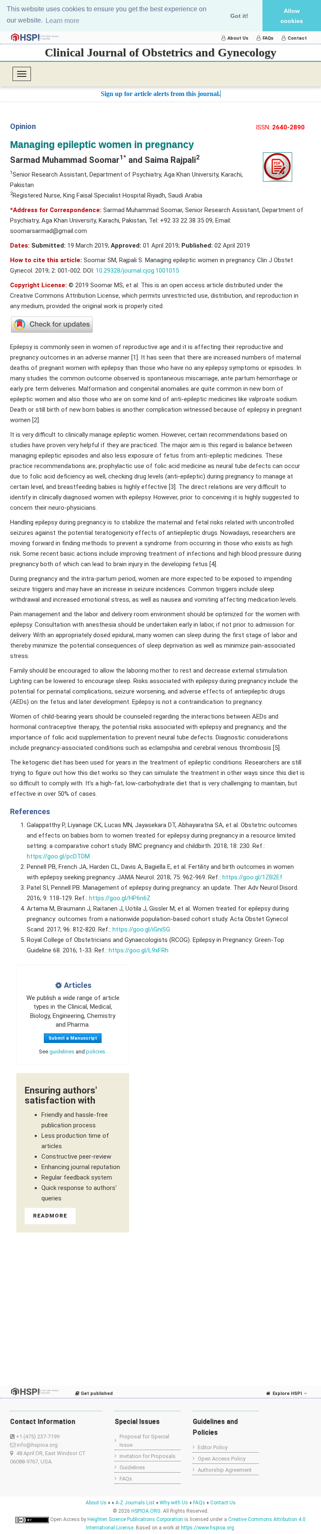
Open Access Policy (221, 1459)
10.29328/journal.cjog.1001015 (137, 270)
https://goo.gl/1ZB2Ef (252, 877)
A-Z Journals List (135, 1503)
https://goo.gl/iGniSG (141, 929)
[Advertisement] (91, 1299)
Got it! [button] (239, 16)
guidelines (61, 1051)
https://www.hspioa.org (207, 1528)
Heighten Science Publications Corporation (135, 1519)
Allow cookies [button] (291, 16)
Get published (96, 1393)
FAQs (267, 38)
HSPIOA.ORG (145, 1511)
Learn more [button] (62, 20)
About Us (237, 38)
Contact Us (223, 1503)
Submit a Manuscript (72, 1038)
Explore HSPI (287, 1393)
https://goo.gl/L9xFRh (138, 950)
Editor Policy (212, 1447)
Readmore (50, 1216)
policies (95, 1051)
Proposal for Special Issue (144, 1440)
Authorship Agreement (225, 1470)
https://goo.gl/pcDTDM (58, 856)
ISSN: (280, 127)
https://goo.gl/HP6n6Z (119, 898)
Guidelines (132, 1467)
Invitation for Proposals (148, 1456)
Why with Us (174, 1503)
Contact (297, 38)
